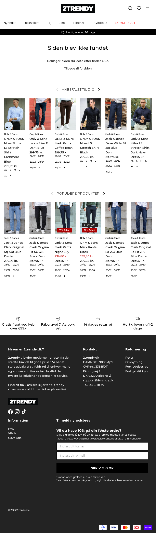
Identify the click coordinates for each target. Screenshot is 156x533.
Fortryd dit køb (136, 371)
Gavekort (15, 438)
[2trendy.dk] (78, 8)
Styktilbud (100, 23)
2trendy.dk (22, 510)
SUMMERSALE (125, 23)
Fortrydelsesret (136, 366)
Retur (129, 357)
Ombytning (134, 362)
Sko (62, 23)
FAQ (11, 429)
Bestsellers (31, 23)
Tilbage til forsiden (78, 68)
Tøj (49, 23)
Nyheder (10, 23)
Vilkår (12, 433)
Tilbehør (78, 23)
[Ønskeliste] (138, 8)
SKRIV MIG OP (102, 468)
